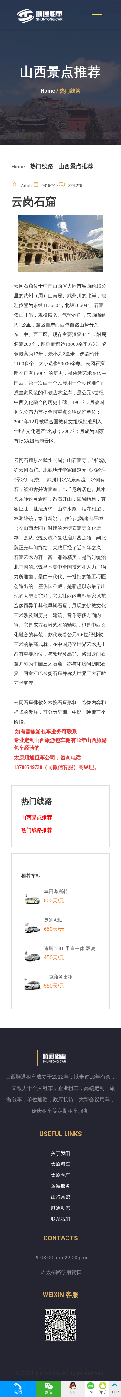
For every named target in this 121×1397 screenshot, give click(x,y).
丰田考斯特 (56, 896)
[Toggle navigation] (96, 14)
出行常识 (60, 1197)
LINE (91, 1392)
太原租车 (60, 1164)
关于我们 (60, 1153)
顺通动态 (60, 1208)
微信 (48, 1392)
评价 (103, 1392)
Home (48, 91)
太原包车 (60, 1175)
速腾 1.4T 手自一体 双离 (70, 953)
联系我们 (60, 1219)
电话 (18, 1392)
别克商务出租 (61, 981)
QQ (73, 1392)
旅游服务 (60, 1186)
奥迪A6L (54, 924)
